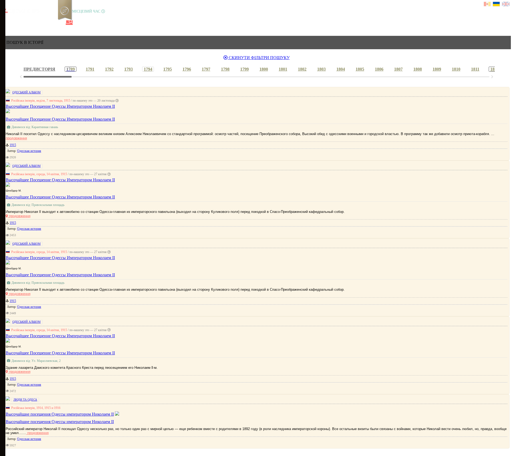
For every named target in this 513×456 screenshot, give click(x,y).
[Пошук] (69, 22)
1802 (302, 69)
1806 (379, 69)
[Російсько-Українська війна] (24, 22)
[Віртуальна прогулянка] (61, 22)
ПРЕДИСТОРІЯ (39, 69)
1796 (186, 69)
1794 (148, 69)
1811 (475, 69)
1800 (263, 69)
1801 (283, 69)
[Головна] (6, 22)
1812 (494, 69)
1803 (321, 69)
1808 (417, 69)
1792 (109, 69)
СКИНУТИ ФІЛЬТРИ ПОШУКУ (259, 57)
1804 (340, 69)
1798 (225, 69)
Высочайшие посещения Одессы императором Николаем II (60, 421)
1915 (13, 145)
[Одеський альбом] (42, 22)
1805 (360, 69)
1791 (90, 69)
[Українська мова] (496, 4)
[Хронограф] (15, 22)
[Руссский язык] (487, 4)
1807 (398, 69)
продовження (16, 138)
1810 (456, 69)
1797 (206, 69)
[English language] (506, 4)
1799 (244, 69)
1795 (167, 69)
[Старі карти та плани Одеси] (33, 22)
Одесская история (29, 151)
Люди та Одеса (25, 399)
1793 (128, 69)
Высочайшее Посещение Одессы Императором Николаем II (60, 119)
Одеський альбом (26, 92)
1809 (437, 69)
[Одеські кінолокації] (52, 22)
